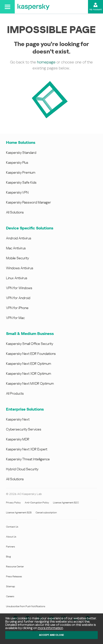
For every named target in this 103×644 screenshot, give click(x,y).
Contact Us (12, 526)
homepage (46, 62)
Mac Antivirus (16, 248)
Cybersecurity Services (23, 429)
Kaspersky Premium (20, 172)
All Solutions (15, 212)
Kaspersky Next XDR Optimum (28, 374)
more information (50, 628)
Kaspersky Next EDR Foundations (31, 354)
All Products (15, 393)
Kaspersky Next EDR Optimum (28, 364)
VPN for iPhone (17, 308)
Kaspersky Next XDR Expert (26, 449)
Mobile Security (17, 258)
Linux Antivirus (16, 278)
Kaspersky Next (18, 419)
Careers (10, 596)
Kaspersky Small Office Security (29, 344)
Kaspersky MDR (17, 439)
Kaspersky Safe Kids (21, 182)
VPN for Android (18, 298)
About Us (11, 536)
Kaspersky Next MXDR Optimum (30, 383)
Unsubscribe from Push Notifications (25, 606)
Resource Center (15, 566)
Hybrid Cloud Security (22, 469)
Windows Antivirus (19, 268)
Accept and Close (51, 635)
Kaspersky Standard (21, 153)
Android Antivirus (18, 238)
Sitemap (10, 586)
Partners (10, 546)
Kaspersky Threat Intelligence (28, 459)
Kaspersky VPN (17, 192)
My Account (96, 9)
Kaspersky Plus (17, 162)
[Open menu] (7, 6)
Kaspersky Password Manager (28, 202)
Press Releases (14, 576)
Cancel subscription (46, 512)
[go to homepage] (33, 6)
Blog (8, 556)
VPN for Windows (19, 288)
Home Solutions (20, 142)
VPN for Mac (15, 318)
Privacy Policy (13, 502)
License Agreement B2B (19, 512)
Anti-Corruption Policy (37, 502)
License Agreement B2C (66, 502)
